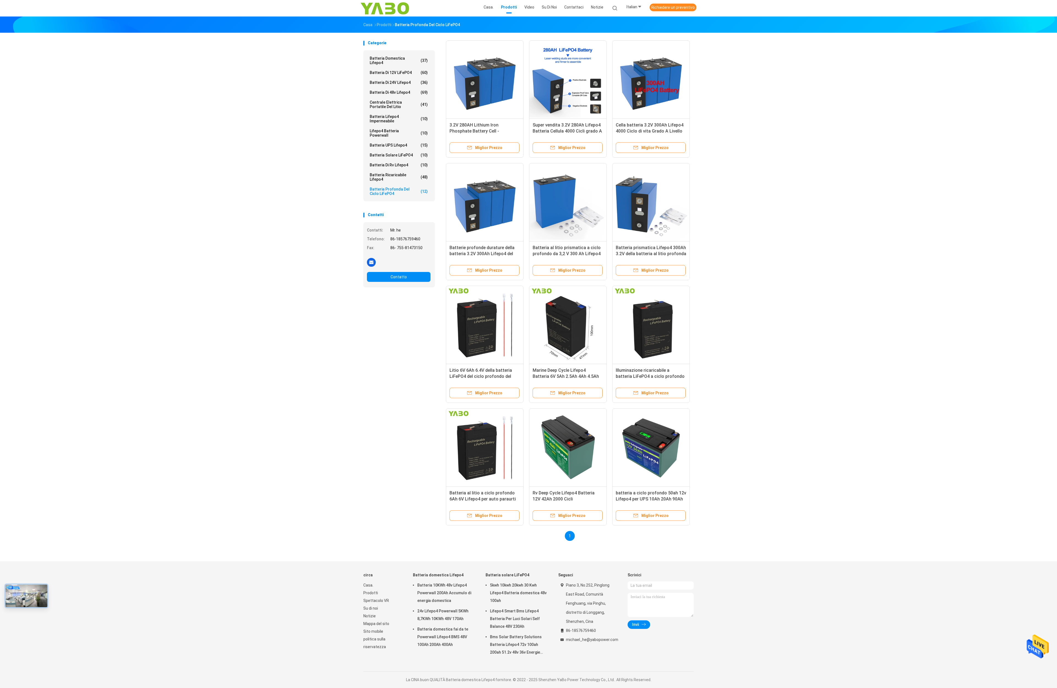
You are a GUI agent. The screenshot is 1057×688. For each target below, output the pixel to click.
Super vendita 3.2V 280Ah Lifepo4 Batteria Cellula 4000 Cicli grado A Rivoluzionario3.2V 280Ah (567, 131)
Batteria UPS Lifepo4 (399, 145)
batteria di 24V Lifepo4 (399, 82)
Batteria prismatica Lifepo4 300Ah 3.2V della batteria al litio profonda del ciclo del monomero (651, 253)
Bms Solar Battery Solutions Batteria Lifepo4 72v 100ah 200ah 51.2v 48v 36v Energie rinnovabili (516, 645)
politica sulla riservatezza (374, 643)
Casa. (368, 585)
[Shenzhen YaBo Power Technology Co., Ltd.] (385, 8)
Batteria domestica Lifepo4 (399, 60)
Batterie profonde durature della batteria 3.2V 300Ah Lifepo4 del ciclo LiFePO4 (482, 253)
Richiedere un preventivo (673, 7)
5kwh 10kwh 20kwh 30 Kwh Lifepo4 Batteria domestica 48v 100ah (518, 593)
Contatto (399, 277)
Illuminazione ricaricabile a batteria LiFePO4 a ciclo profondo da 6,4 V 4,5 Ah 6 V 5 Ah (650, 376)
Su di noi (370, 608)
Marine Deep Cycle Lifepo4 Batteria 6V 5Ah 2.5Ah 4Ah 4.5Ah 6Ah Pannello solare (566, 376)
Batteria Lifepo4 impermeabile (399, 118)
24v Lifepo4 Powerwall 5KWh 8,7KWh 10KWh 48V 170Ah (442, 615)
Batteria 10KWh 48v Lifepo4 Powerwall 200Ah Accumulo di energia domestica (444, 593)
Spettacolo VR (376, 600)
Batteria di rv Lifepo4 (399, 165)
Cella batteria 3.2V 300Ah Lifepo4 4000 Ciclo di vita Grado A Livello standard (649, 131)
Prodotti (370, 593)
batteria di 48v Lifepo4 (399, 92)
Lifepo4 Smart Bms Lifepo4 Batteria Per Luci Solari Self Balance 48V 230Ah (515, 619)
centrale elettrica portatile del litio (399, 104)
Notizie (369, 616)
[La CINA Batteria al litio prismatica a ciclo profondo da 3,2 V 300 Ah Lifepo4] (567, 201)
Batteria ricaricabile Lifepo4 (399, 177)
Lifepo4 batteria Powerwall (399, 133)
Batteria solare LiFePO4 (399, 155)
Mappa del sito (376, 623)
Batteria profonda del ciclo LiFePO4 (399, 191)
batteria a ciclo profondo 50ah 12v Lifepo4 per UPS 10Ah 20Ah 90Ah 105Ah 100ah (651, 499)
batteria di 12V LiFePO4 (399, 72)
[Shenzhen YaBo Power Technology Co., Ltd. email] (371, 262)
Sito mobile (373, 631)
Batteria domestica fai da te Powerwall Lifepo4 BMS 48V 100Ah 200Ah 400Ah (442, 637)
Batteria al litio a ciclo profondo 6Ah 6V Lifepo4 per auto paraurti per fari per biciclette (483, 499)
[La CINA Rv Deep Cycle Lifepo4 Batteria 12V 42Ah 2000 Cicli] (567, 447)
